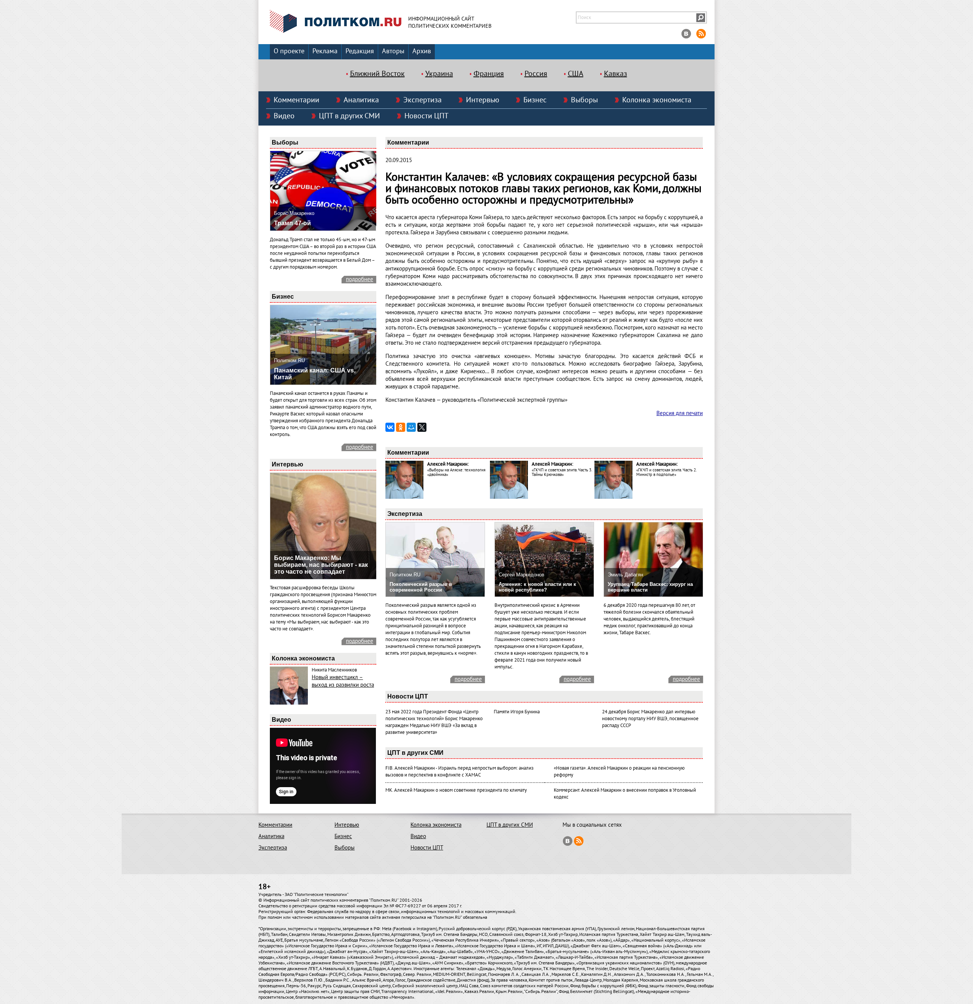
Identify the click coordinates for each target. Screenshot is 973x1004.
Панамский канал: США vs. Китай (314, 373)
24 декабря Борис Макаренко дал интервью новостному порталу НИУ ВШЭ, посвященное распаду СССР (650, 719)
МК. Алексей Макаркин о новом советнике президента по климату (456, 790)
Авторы (393, 51)
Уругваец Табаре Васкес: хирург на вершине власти (650, 587)
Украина (439, 73)
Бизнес (535, 100)
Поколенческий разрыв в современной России (421, 587)
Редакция (359, 51)
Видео (284, 116)
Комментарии (296, 100)
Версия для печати (679, 413)
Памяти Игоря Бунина (517, 712)
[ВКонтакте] (390, 427)
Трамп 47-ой (292, 223)
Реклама (325, 51)
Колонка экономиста (656, 100)
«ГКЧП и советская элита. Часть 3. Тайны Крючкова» (562, 472)
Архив (421, 51)
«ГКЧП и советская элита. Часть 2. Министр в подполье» (666, 472)
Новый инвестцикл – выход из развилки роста (343, 681)
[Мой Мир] (411, 427)
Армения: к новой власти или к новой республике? (537, 587)
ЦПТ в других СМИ (349, 116)
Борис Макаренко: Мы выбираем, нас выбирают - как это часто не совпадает (321, 565)
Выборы (584, 100)
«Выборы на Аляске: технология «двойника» (456, 472)
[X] (421, 427)
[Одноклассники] (400, 427)
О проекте (289, 51)
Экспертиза (422, 100)
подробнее (359, 279)
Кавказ (615, 73)
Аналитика (361, 100)
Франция (489, 73)
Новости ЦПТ (426, 116)
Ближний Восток (377, 73)
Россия (536, 73)
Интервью (482, 100)
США (575, 73)
